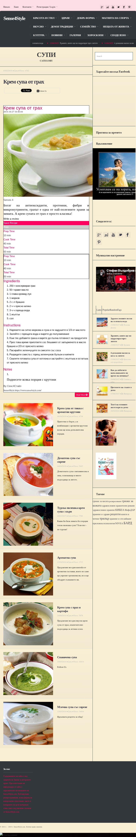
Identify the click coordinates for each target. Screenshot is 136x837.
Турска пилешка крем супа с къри (71, 509)
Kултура (37, 35)
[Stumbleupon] (107, 7)
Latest (99, 309)
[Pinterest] (129, 7)
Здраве (64, 18)
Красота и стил (42, 18)
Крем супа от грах (23, 82)
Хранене (127, 345)
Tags (119, 309)
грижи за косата (101, 501)
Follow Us (43, 91)
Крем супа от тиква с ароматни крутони (70, 410)
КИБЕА (119, 509)
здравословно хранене (104, 509)
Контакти (26, 6)
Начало (6, 6)
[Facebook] (124, 7)
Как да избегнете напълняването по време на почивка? (120, 372)
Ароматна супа (66, 557)
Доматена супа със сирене (68, 460)
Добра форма (84, 18)
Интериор (128, 393)
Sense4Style (14, 18)
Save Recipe (10, 222)
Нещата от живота (114, 26)
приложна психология (104, 523)
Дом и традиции (60, 26)
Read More (81, 394)
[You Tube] (113, 7)
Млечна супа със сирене (72, 707)
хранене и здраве (101, 514)
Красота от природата (121, 360)
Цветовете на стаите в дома (121, 389)
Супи (16, 70)
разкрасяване (115, 501)
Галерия (75, 35)
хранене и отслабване (120, 518)
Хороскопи (93, 35)
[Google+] (102, 7)
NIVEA (119, 523)
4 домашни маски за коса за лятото (120, 354)
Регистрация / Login (45, 6)
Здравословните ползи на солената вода (121, 320)
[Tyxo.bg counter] (8, 834)
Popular (106, 309)
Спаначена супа (67, 657)
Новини (55, 35)
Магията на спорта (114, 18)
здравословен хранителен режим (118, 505)
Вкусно (37, 26)
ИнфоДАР (130, 509)
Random (114, 309)
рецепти (115, 514)
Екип (16, 6)
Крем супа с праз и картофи (68, 609)
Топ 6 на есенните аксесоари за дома (119, 406)
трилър (104, 518)
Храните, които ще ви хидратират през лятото (72, 43)
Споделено (116, 35)
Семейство (86, 26)
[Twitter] (118, 7)
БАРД (128, 522)
